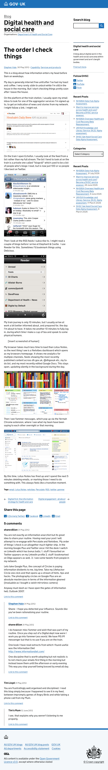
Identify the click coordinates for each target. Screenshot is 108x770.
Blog (7, 16)
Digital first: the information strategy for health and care (20, 500)
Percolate (40, 489)
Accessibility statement (36, 748)
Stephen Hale (10, 67)
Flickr (79, 87)
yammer (61, 489)
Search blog (81, 20)
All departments (12, 748)
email (11, 489)
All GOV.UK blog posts (37, 744)
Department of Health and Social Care (35, 34)
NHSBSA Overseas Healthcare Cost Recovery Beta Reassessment (90, 122)
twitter (53, 489)
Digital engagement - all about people (51, 500)
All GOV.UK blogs (13, 744)
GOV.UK (55, 744)
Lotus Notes (20, 489)
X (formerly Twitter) (16, 516)
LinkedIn (47, 516)
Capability (35, 67)
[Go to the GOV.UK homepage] (14, 4)
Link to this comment (13, 596)
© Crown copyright (94, 761)
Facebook (33, 516)
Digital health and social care (29, 26)
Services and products (51, 67)
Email (57, 516)
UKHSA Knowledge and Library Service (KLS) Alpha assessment (89, 131)
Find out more (79, 67)
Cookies (56, 748)
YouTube (80, 84)
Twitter (80, 80)
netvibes (31, 489)
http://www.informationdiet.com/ (26, 651)
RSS (47, 489)
